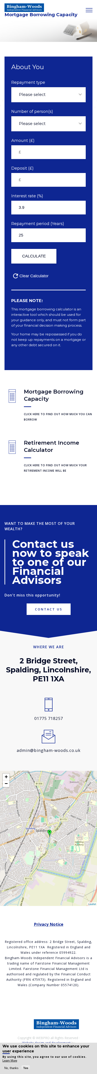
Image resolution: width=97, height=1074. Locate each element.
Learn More (9, 1060)
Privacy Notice (48, 924)
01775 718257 (48, 718)
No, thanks (11, 1068)
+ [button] (6, 777)
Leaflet (92, 904)
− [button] (6, 783)
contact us (48, 609)
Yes (25, 1068)
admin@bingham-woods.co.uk (49, 750)
